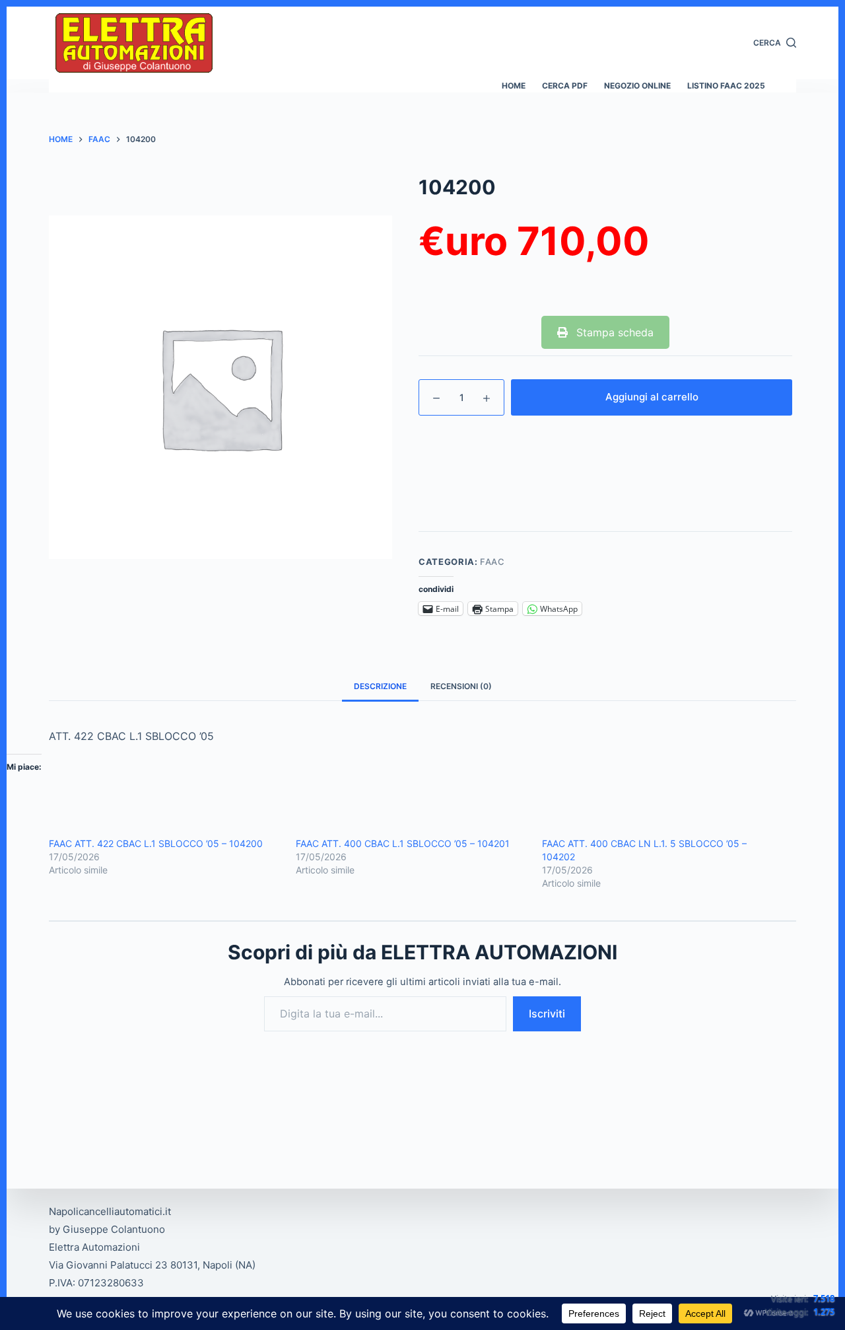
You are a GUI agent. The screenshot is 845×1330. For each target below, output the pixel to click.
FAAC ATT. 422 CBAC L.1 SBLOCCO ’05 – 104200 (156, 843)
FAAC (492, 561)
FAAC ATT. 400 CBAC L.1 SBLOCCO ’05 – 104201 (403, 843)
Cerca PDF (565, 86)
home (513, 86)
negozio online (637, 86)
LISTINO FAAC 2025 (726, 86)
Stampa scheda (613, 332)
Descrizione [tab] (380, 686)
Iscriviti (547, 1013)
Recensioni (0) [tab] (461, 686)
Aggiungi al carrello (651, 396)
